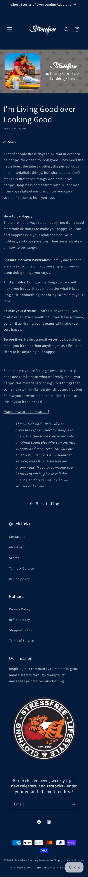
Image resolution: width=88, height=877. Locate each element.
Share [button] (12, 142)
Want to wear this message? (26, 411)
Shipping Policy (21, 630)
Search (14, 558)
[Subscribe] (73, 804)
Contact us (17, 536)
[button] (9, 29)
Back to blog (47, 503)
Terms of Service (21, 568)
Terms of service (45, 867)
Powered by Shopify (51, 860)
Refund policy (19, 579)
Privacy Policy (19, 609)
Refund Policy (19, 619)
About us (15, 547)
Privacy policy (22, 867)
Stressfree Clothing (26, 860)
